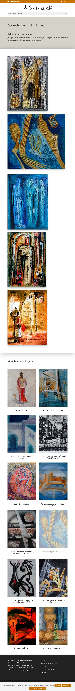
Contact (43, 672)
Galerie (43, 666)
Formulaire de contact (14, 1)
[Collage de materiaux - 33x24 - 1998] (28, 229)
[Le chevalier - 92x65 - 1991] (27, 345)
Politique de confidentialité (37, 688)
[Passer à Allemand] (65, 1)
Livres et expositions (47, 669)
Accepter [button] (58, 685)
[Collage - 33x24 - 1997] (28, 110)
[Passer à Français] (61, 1)
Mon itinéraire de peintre (49, 663)
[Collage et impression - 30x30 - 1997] (36, 168)
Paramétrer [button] (66, 685)
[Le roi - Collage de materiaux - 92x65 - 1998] (27, 287)
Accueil (43, 660)
